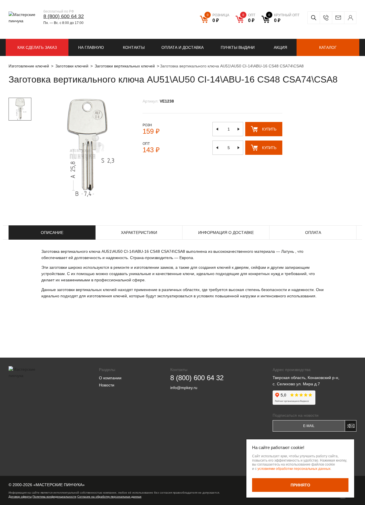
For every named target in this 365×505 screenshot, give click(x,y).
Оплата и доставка (182, 47)
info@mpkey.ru (338, 17)
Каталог (328, 47)
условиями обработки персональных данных (293, 469)
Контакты (134, 47)
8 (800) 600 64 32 (63, 16)
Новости (106, 385)
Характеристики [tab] (139, 232)
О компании (110, 378)
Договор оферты (20, 496)
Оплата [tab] (313, 232)
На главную (91, 47)
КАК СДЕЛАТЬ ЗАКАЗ (37, 47)
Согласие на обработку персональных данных (109, 496)
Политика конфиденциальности (54, 496)
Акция (280, 47)
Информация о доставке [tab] (226, 232)
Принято (300, 485)
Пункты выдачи (238, 47)
